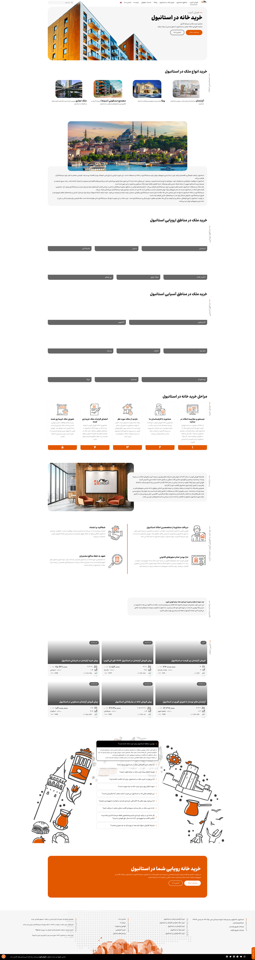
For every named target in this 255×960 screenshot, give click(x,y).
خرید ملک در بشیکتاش (69, 238)
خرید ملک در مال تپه (185, 340)
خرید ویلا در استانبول (178, 930)
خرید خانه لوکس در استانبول (175, 934)
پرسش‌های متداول (119, 934)
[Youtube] (241, 957)
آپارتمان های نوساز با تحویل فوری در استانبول (184, 702)
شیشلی (53, 670)
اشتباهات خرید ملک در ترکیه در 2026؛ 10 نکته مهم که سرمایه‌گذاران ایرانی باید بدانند (48, 925)
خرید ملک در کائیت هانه (185, 266)
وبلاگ (155, 2)
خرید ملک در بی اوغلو (80, 266)
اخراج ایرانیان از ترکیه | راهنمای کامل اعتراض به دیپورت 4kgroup (54, 930)
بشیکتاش (107, 711)
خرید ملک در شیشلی (174, 238)
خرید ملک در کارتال (138, 340)
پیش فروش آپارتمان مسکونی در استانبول (78, 702)
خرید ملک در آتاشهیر (87, 311)
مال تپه (160, 670)
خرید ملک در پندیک (80, 340)
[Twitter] (230, 957)
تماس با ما (127, 2)
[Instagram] (244, 957)
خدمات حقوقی (146, 2)
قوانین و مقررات (120, 926)
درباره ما (136, 2)
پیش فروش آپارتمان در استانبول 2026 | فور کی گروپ (128, 660)
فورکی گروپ (194, 2)
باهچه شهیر (162, 711)
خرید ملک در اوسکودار (174, 369)
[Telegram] (237, 957)
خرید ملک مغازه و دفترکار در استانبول (172, 923)
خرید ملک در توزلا (69, 369)
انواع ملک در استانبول (166, 2)
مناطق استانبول (181, 2)
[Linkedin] (234, 957)
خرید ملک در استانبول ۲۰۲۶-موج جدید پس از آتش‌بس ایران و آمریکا (53, 935)
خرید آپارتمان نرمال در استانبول (174, 919)
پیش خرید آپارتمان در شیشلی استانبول (80, 660)
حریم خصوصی (121, 930)
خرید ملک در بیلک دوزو (138, 266)
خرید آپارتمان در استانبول (176, 926)
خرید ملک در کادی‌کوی (168, 311)
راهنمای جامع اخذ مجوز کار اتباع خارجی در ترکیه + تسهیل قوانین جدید (52, 919)
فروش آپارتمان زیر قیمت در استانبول (188, 660)
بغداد (165, 670)
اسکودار (53, 711)
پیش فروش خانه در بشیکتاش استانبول (133, 702)
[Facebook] (227, 957)
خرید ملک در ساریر (116, 238)
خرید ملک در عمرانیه (116, 369)
